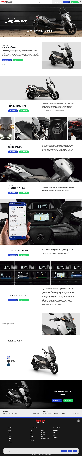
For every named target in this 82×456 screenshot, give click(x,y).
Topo (78, 421)
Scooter (9, 430)
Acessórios (43, 2)
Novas (31, 430)
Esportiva (9, 436)
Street (9, 432)
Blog (31, 438)
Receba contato (65, 2)
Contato (42, 436)
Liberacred (36, 2)
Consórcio (31, 2)
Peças (39, 2)
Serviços (47, 2)
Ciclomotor (10, 442)
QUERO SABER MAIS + (36, 413)
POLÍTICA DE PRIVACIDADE (45, 438)
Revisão (31, 436)
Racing (9, 440)
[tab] (8, 357)
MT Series (9, 438)
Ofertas (27, 2)
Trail (8, 434)
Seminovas (23, 2)
